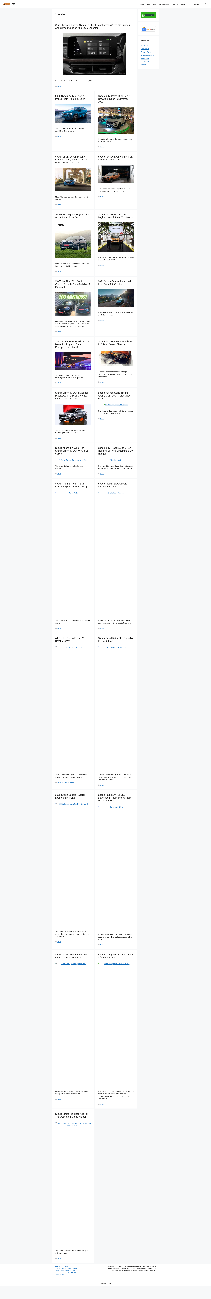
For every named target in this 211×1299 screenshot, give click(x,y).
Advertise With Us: (148, 55)
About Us (196, 4)
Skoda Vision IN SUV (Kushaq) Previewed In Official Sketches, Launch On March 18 (71, 395)
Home (142, 4)
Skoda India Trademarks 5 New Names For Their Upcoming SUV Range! (115, 451)
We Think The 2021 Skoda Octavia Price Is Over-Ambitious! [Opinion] (72, 284)
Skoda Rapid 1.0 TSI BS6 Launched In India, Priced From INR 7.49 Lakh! (114, 798)
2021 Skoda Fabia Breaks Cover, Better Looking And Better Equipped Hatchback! (72, 344)
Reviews (175, 4)
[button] (205, 4)
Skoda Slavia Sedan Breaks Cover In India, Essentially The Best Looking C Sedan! (71, 159)
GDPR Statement (71, 1272)
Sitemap (144, 64)
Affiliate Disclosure (72, 1268)
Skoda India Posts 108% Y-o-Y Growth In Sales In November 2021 (114, 99)
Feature (183, 4)
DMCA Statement (70, 1270)
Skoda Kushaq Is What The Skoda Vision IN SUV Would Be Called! (71, 451)
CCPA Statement (60, 1272)
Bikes (154, 4)
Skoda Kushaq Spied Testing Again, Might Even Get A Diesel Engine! (114, 395)
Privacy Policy (146, 52)
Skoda (59, 86)
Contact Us (145, 49)
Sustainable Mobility (164, 4)
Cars (148, 4)
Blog (190, 4)
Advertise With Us (61, 1268)
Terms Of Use (60, 1274)
